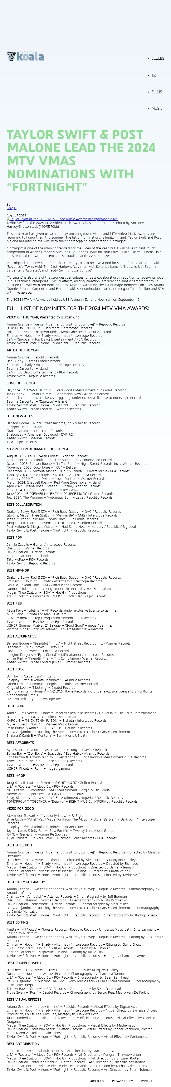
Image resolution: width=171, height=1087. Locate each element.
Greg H (11, 208)
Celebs (158, 59)
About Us (97, 1081)
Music (157, 109)
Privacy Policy (122, 1081)
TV (154, 75)
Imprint (146, 1081)
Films (157, 92)
